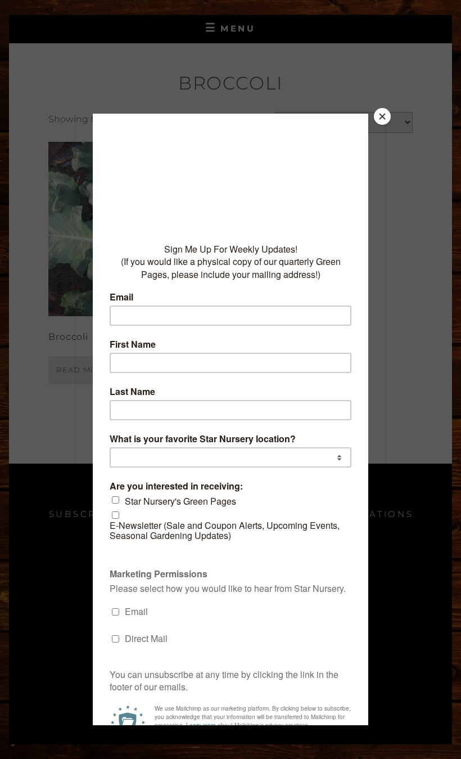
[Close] (382, 116)
